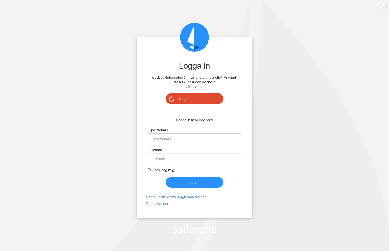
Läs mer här (194, 86)
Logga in (195, 182)
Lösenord (155, 150)
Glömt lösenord (158, 204)
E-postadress (158, 130)
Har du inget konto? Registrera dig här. (176, 197)
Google (182, 99)
